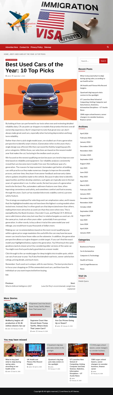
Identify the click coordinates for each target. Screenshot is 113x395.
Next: (58, 286)
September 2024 (86, 211)
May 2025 (84, 177)
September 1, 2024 (19, 76)
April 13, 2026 (38, 367)
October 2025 (85, 155)
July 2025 (83, 168)
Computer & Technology (89, 256)
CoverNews (63, 391)
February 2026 (85, 138)
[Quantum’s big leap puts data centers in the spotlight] (56, 350)
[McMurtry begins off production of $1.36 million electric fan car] (15, 310)
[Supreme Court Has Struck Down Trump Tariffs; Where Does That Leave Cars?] (40, 310)
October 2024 (85, 207)
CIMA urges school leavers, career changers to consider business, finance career (93, 117)
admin (9, 76)
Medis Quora (83, 281)
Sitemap (47, 47)
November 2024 (86, 203)
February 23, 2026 (68, 326)
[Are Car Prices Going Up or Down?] (65, 310)
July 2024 (83, 220)
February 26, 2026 (18, 328)
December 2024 (86, 198)
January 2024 (85, 233)
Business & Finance (87, 247)
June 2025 (84, 172)
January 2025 (85, 194)
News (82, 269)
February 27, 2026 (55, 369)
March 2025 (84, 185)
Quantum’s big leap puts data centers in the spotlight (91, 93)
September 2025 (86, 159)
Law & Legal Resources (89, 264)
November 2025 (86, 151)
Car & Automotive (11, 59)
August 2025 (85, 164)
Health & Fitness (86, 260)
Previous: (19, 284)
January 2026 (85, 142)
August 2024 (85, 216)
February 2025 (85, 190)
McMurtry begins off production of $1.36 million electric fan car (15, 323)
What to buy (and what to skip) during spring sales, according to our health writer (92, 78)
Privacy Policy (37, 47)
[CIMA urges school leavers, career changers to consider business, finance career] (99, 350)
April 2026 (84, 133)
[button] (107, 47)
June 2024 (84, 224)
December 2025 (86, 146)
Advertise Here (12, 47)
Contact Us (24, 47)
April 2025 (84, 181)
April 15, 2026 (16, 371)
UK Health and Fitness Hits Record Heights (93, 86)
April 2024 (84, 228)
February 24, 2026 (43, 331)
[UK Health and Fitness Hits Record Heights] (35, 350)
